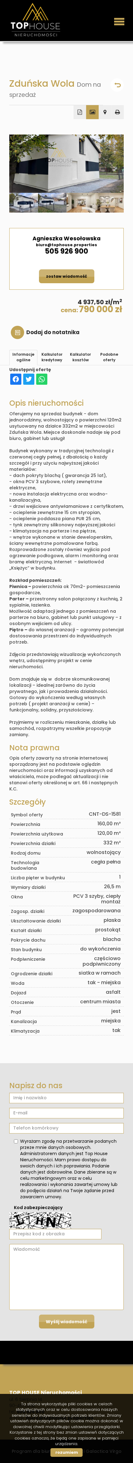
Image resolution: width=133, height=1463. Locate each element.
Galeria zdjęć (92, 112)
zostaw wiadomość (66, 276)
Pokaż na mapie (105, 112)
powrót (117, 85)
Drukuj (117, 112)
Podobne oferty (109, 357)
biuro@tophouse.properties (66, 244)
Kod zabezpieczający (38, 1207)
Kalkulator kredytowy (51, 357)
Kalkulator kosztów (80, 357)
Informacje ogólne (23, 357)
